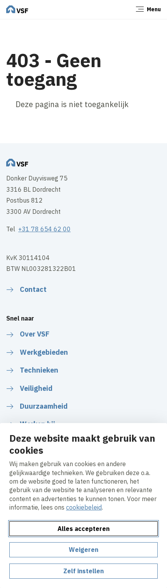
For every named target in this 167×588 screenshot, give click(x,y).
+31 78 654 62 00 (44, 229)
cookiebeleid (84, 507)
